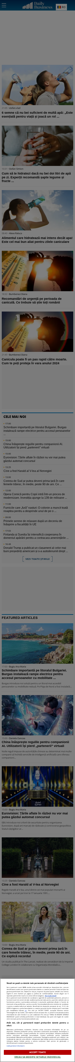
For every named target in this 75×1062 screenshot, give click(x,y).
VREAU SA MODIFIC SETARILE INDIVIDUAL (37, 1056)
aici (26, 1010)
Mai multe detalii (50, 996)
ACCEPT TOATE (37, 1052)
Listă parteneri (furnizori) (16, 1046)
